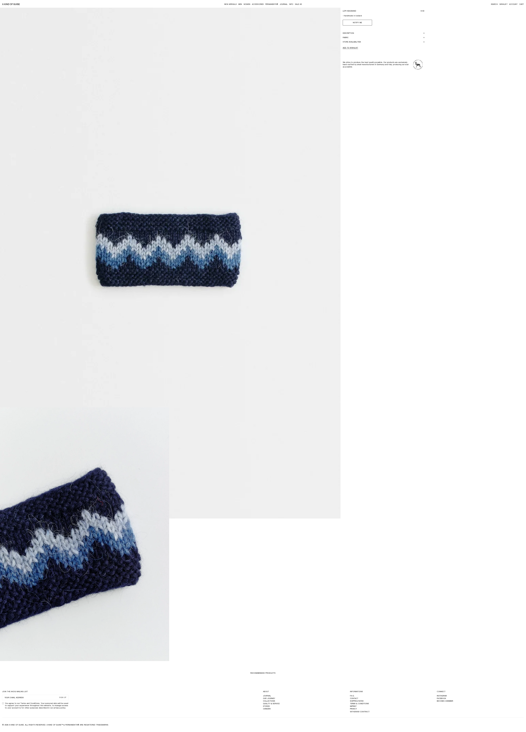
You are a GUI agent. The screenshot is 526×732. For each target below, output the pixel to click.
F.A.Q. (352, 696)
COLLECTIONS (269, 701)
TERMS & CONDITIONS (359, 704)
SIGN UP (62, 697)
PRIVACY (353, 709)
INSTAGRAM (442, 696)
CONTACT (354, 698)
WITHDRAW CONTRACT (360, 712)
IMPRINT (353, 706)
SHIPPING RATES (357, 701)
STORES (266, 706)
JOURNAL (267, 696)
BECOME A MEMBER (445, 701)
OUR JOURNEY (269, 698)
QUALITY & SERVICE (271, 704)
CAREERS (267, 709)
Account (513, 4)
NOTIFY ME (357, 23)
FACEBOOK (441, 698)
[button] (494, 4)
